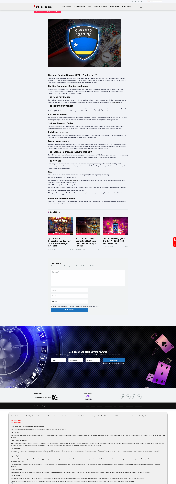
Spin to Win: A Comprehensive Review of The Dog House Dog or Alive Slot (59, 242)
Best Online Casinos (16, 420)
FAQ (115, 406)
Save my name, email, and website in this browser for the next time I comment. (76, 306)
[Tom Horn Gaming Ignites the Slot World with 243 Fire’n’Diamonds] (115, 226)
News (87, 406)
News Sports (138, 406)
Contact (121, 406)
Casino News (114, 6)
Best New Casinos (16, 422)
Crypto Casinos (79, 6)
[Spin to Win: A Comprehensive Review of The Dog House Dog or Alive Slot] (60, 226)
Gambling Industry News (53, 11)
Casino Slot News (63, 233)
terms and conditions (117, 363)
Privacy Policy (108, 406)
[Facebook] (132, 1)
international (115, 102)
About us (99, 406)
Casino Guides (127, 6)
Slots (89, 6)
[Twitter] (135, 1)
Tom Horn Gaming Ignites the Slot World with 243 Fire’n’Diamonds (114, 240)
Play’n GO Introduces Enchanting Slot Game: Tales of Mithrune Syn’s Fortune (86, 242)
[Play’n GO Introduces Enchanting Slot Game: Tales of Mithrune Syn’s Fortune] (88, 226)
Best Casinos (66, 6)
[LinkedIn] (141, 1)
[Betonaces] (43, 5)
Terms (93, 406)
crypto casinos (74, 180)
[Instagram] (138, 1)
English (151, 1)
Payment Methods (100, 6)
